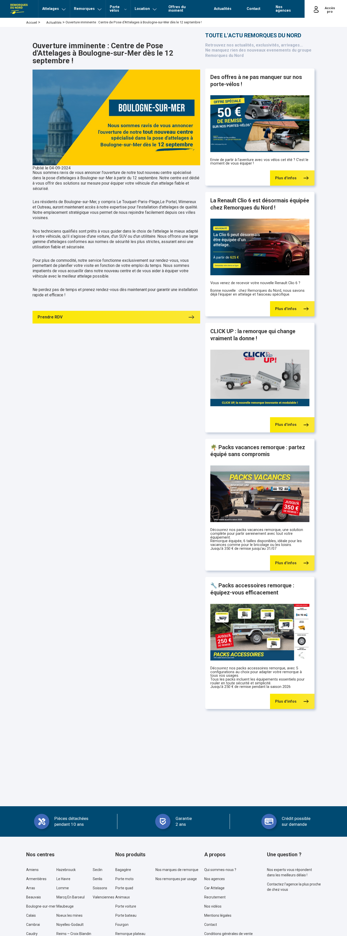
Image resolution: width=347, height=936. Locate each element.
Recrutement (215, 897)
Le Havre (63, 879)
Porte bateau (125, 915)
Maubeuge (65, 906)
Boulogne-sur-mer (41, 906)
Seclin (97, 870)
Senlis (97, 879)
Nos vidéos (213, 906)
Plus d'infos (285, 178)
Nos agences (214, 879)
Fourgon (122, 925)
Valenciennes (103, 897)
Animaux (122, 897)
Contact (210, 925)
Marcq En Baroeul (70, 897)
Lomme (62, 888)
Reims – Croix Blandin (73, 934)
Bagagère (123, 870)
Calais (31, 915)
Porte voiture (125, 906)
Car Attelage (214, 888)
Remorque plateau (130, 934)
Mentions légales (217, 915)
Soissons (100, 888)
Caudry (32, 934)
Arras (30, 888)
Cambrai (33, 925)
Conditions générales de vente (228, 934)
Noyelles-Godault (70, 925)
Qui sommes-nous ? (220, 870)
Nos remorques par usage (176, 879)
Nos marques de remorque (176, 870)
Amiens (32, 870)
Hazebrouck (66, 870)
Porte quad (124, 888)
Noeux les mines (69, 915)
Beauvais (33, 897)
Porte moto (124, 879)
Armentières (36, 879)
